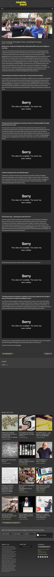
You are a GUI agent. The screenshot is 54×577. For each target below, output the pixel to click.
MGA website (45, 135)
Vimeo (47, 557)
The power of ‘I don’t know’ (42, 460)
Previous (8, 354)
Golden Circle (35, 82)
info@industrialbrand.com (42, 552)
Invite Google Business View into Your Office (9, 515)
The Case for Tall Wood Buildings (26, 227)
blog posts (46, 227)
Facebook (40, 557)
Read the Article (7, 439)
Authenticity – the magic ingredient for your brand (43, 434)
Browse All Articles (11, 523)
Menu (2, 8)
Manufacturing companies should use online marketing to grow (9, 435)
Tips (7, 365)
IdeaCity (36, 61)
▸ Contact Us (44, 547)
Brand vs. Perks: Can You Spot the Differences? (43, 515)
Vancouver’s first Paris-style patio (23, 69)
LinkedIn (43, 557)
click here (18, 345)
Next (47, 354)
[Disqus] (27, 388)
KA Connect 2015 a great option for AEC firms (26, 515)
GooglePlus (45, 557)
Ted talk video (18, 61)
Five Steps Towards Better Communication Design (26, 488)
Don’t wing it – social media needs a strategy (27, 461)
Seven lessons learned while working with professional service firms (7, 488)
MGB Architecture (30, 56)
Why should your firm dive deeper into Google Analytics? (43, 488)
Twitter (38, 557)
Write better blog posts (9, 460)
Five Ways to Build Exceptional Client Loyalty (26, 434)
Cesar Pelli (4, 56)
